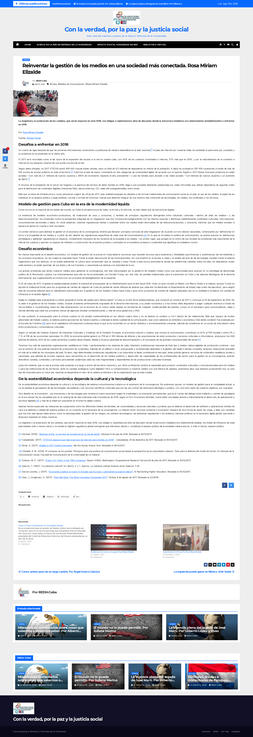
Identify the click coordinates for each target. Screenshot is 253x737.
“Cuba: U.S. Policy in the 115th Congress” (65, 460)
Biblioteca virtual (154, 44)
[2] (19, 440)
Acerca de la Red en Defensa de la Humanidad (64, 44)
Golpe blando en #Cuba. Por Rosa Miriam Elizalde (182, 552)
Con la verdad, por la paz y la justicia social (127, 29)
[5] (49, 294)
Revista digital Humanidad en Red (117, 44)
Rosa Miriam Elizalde (33, 132)
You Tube (225, 731)
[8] (37, 400)
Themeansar (61, 731)
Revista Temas (33, 138)
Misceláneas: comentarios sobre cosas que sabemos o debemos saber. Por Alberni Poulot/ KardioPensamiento (51, 631)
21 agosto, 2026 (28, 685)
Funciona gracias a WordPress (26, 731)
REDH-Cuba (41, 81)
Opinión (26, 60)
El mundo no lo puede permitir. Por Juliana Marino (120, 629)
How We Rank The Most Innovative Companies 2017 (80, 477)
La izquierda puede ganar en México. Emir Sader (203, 571)
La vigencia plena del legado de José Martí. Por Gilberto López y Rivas (197, 629)
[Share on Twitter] (231, 487)
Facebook (206, 731)
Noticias (192, 673)
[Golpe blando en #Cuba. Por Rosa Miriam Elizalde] (197, 537)
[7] (199, 339)
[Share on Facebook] (224, 487)
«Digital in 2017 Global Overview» (55, 445)
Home (28, 44)
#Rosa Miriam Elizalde (96, 84)
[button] (232, 44)
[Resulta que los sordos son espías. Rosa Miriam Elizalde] (125, 537)
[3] (19, 445)
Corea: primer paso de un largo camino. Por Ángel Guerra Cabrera (60, 571)
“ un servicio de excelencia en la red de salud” (69, 434)
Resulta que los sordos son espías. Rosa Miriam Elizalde (112, 552)
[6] (44, 323)
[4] (145, 235)
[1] (19, 434)
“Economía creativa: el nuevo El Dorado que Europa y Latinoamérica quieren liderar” (90, 471)
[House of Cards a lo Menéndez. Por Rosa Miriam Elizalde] (54, 534)
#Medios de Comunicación (71, 84)
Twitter (215, 731)
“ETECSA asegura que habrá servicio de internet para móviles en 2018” (78, 440)
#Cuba (53, 84)
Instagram (236, 731)
